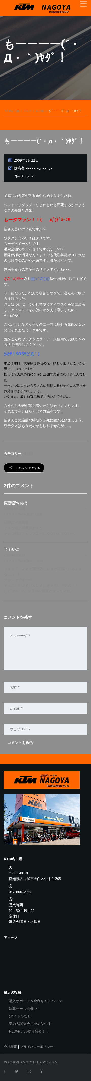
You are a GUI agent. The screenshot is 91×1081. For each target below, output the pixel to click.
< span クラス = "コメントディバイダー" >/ (54, 509)
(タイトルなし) (20, 1016)
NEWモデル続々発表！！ (29, 1031)
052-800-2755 (20, 892)
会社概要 (10, 1046)
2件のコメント (25, 176)
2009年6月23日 (15, 509)
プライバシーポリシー (36, 1046)
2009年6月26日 (15, 555)
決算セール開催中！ (25, 1008)
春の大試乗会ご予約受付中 (30, 1023)
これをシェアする (27, 468)
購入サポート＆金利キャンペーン (35, 1000)
